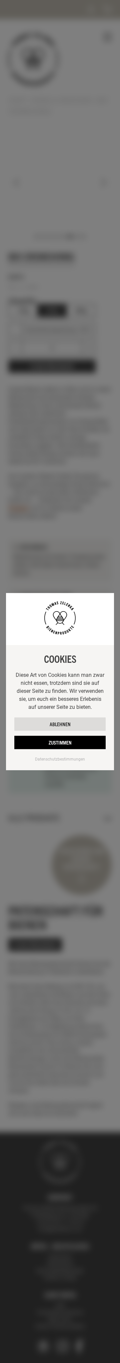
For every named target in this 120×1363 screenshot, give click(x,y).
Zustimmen (60, 742)
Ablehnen (60, 724)
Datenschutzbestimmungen (60, 758)
